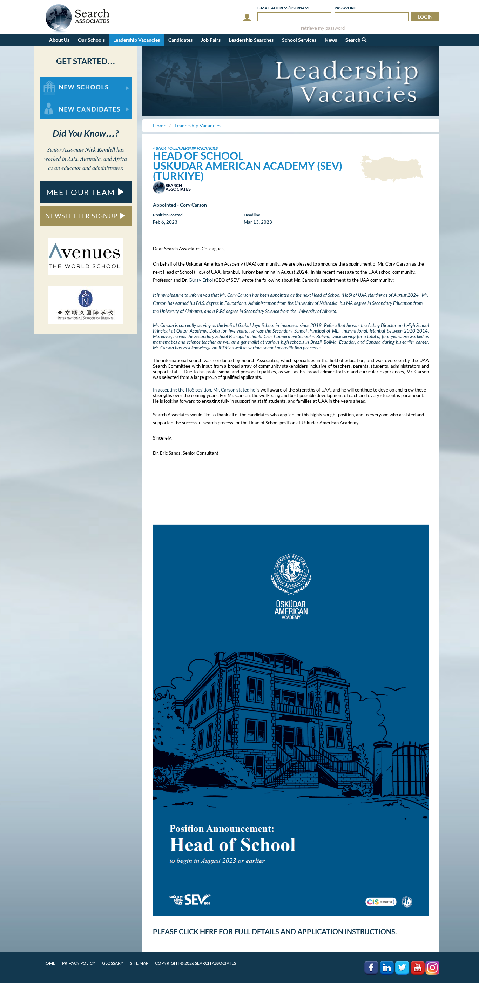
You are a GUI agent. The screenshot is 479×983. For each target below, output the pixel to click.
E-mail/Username (283, 8)
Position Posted (168, 215)
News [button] (331, 40)
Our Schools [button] (91, 40)
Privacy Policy (78, 963)
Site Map (139, 963)
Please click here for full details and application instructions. (275, 931)
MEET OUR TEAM (81, 192)
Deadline (252, 215)
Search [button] (353, 40)
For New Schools (58, 80)
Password (345, 8)
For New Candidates (62, 102)
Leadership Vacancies (136, 40)
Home (48, 963)
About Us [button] (59, 40)
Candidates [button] (180, 40)
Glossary (112, 963)
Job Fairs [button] (211, 40)
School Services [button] (299, 40)
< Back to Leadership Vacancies (185, 148)
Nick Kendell (100, 149)
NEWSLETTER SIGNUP (82, 216)
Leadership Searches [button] (251, 40)
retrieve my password (323, 28)
